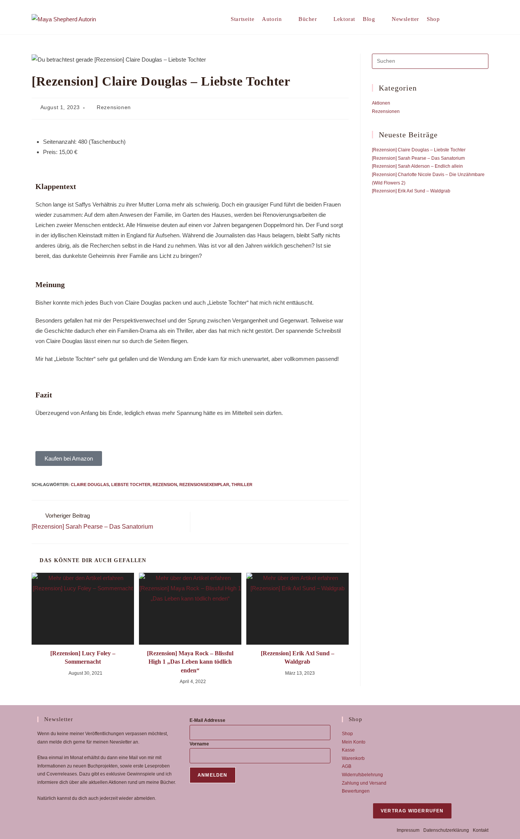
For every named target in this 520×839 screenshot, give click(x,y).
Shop (347, 733)
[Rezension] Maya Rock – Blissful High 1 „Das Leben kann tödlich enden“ (190, 662)
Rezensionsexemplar (204, 484)
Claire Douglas (90, 484)
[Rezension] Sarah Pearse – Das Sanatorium (418, 158)
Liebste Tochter (130, 484)
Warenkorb (353, 758)
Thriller (241, 484)
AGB (346, 766)
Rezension (165, 484)
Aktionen (381, 103)
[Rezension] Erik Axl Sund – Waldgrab (297, 657)
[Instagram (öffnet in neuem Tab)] (485, 18)
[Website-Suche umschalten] (459, 19)
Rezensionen (114, 107)
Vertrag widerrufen (412, 811)
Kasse (348, 750)
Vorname (199, 744)
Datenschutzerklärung (446, 830)
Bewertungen (356, 791)
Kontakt (480, 830)
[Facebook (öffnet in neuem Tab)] (474, 18)
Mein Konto (353, 742)
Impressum (408, 830)
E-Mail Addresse (207, 720)
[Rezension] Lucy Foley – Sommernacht (82, 657)
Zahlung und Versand (364, 783)
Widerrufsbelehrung (362, 774)
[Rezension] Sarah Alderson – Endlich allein (417, 166)
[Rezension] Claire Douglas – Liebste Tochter (419, 150)
